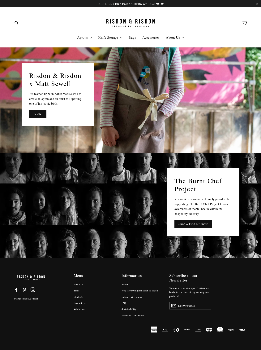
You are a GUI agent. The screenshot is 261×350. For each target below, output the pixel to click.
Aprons (83, 37)
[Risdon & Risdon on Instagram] (33, 289)
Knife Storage (108, 37)
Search (125, 284)
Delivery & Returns (132, 297)
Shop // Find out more (193, 224)
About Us (173, 37)
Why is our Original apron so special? (141, 290)
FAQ (124, 303)
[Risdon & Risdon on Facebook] (16, 289)
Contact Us (80, 303)
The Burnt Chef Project (204, 204)
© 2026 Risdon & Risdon (26, 298)
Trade (77, 290)
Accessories (150, 37)
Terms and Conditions (133, 315)
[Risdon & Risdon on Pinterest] (24, 289)
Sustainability (129, 309)
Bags (132, 37)
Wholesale (79, 309)
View (37, 114)
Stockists (78, 297)
